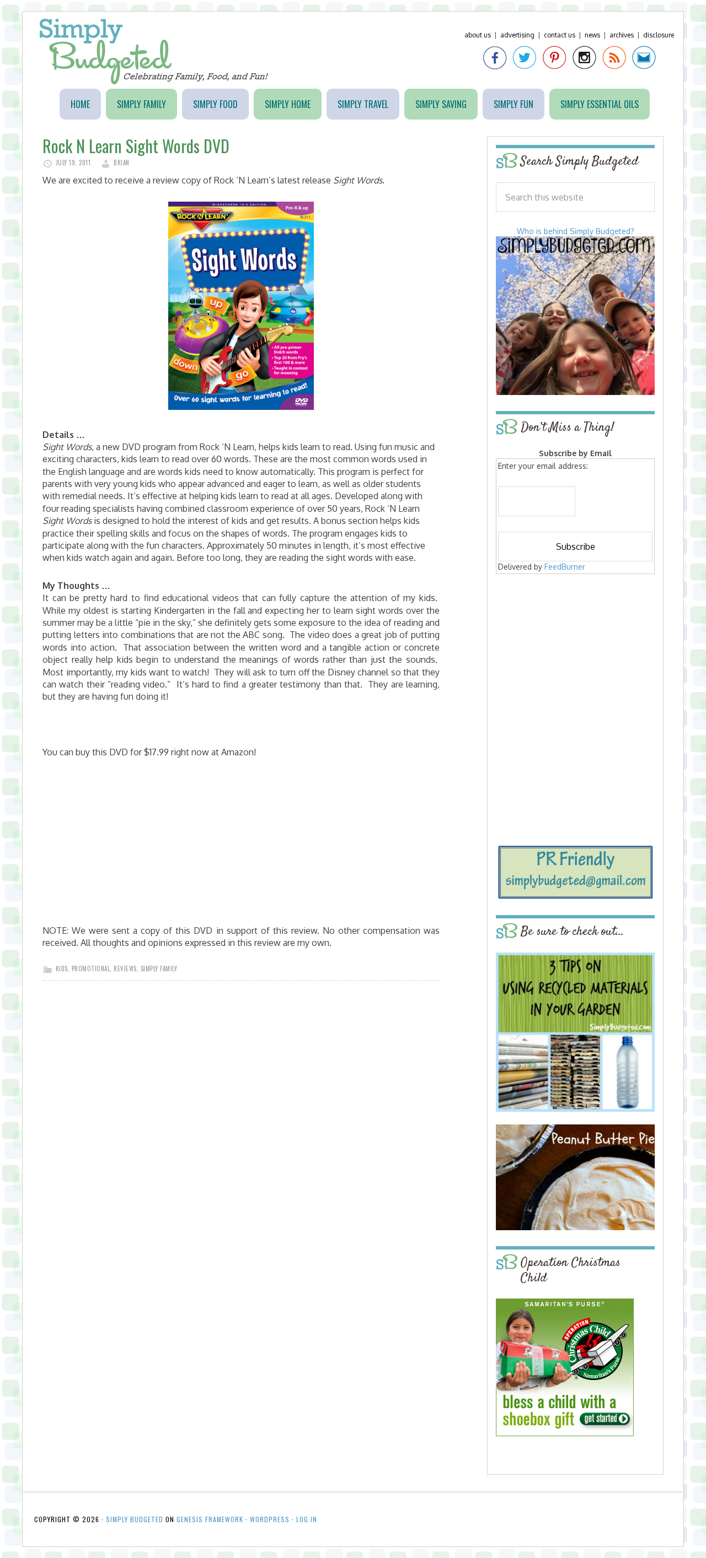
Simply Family (159, 968)
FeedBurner (564, 566)
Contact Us (559, 35)
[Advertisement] (575, 657)
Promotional (91, 968)
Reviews (125, 968)
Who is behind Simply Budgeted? (575, 231)
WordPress (270, 1519)
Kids (62, 968)
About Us (477, 35)
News (592, 35)
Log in (306, 1519)
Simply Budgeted (154, 51)
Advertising (517, 35)
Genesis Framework (209, 1519)
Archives (621, 35)
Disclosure (658, 35)
